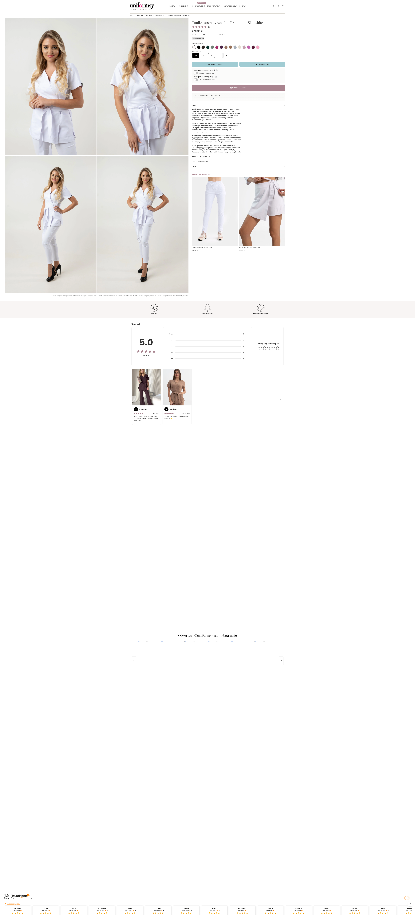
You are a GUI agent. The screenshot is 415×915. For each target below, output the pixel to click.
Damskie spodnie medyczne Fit (202, 247)
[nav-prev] (134, 399)
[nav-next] (281, 399)
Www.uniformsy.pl (136, 16)
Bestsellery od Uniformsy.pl (154, 16)
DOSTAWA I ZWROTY (200, 161)
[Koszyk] (283, 6)
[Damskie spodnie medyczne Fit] (215, 211)
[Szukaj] (273, 6)
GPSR (194, 166)
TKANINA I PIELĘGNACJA (201, 157)
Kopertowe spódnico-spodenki (249, 247)
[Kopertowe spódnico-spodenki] (262, 211)
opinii (28, 898)
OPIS (194, 106)
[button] (194, 47)
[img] (199, 27)
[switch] (196, 73)
